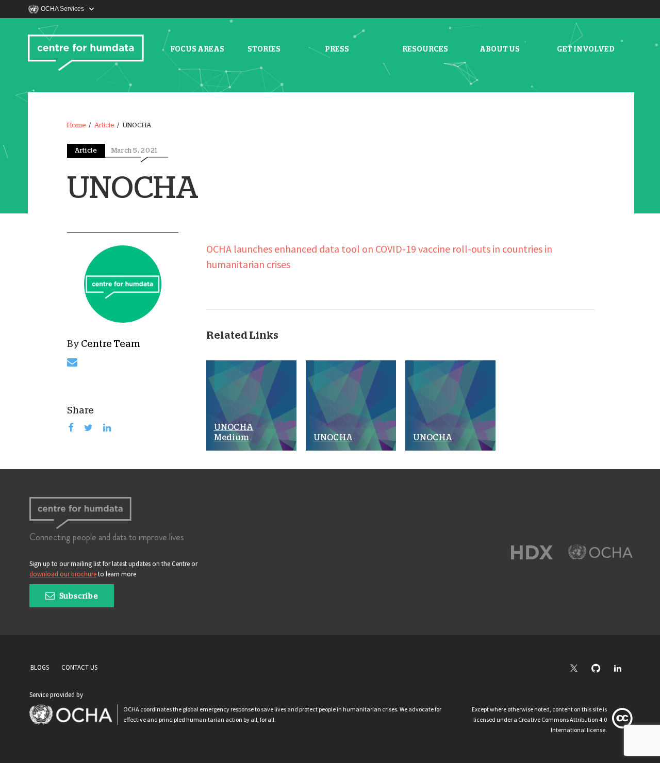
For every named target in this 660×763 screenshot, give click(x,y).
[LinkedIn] (623, 669)
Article (104, 125)
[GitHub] (601, 669)
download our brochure (62, 574)
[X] (579, 669)
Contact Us (79, 667)
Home (76, 125)
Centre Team (110, 344)
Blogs (39, 667)
